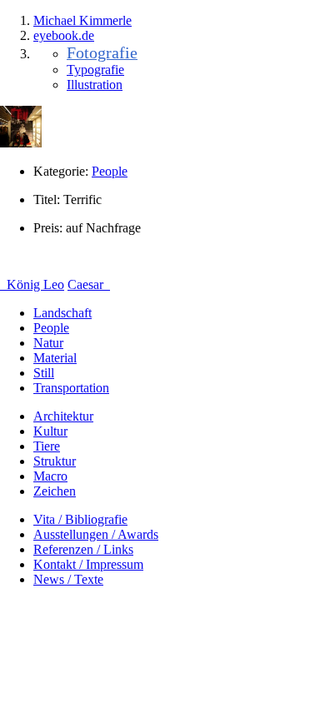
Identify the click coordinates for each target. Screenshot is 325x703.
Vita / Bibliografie (80, 519)
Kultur (50, 431)
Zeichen (54, 491)
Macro (50, 476)
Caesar (87, 284)
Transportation (71, 388)
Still (43, 373)
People (110, 171)
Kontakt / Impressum (88, 564)
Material (55, 358)
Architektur (63, 416)
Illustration (94, 84)
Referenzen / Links (83, 549)
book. (63, 35)
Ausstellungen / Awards (95, 534)
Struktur (54, 461)
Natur (48, 343)
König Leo (33, 284)
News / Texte (68, 579)
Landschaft (62, 313)
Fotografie (102, 52)
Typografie (95, 69)
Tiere (46, 446)
